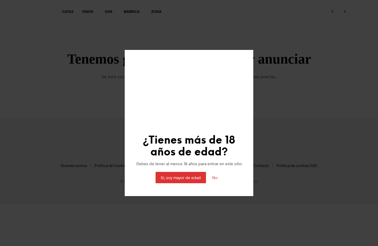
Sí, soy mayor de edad (181, 177)
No (215, 177)
